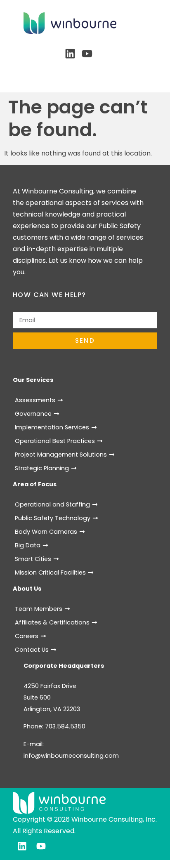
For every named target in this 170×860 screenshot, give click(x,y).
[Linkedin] (70, 53)
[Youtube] (87, 53)
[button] (85, 72)
